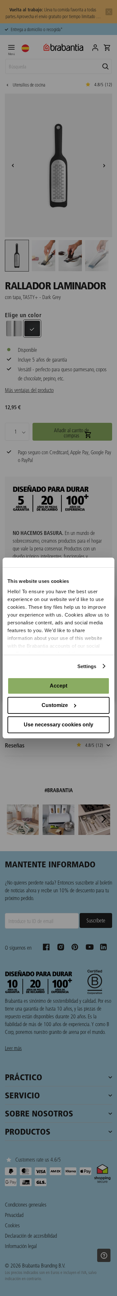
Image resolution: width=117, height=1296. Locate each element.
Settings (87, 666)
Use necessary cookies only (58, 724)
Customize (55, 705)
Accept (58, 685)
